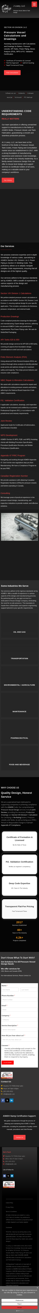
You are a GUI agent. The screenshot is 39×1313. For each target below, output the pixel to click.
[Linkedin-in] (11, 1100)
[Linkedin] (12, 1175)
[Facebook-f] (3, 1100)
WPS (18, 52)
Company (6, 1016)
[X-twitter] (7, 1100)
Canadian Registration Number (14, 476)
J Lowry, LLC (19, 6)
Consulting (5, 493)
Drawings (10, 46)
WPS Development (9, 435)
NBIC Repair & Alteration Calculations (17, 380)
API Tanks (14, 49)
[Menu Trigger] (34, 4)
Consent (6, 1045)
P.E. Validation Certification (12, 400)
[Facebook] (4, 1175)
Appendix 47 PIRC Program (13, 455)
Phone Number (8, 996)
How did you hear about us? (13, 1036)
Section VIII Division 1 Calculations (16, 293)
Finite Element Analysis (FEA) (14, 357)
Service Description (10, 1026)
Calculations (30, 44)
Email (4, 1006)
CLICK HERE (8, 1062)
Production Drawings (10, 316)
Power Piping (24, 49)
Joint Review (6, 421)
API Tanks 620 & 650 (10, 340)
